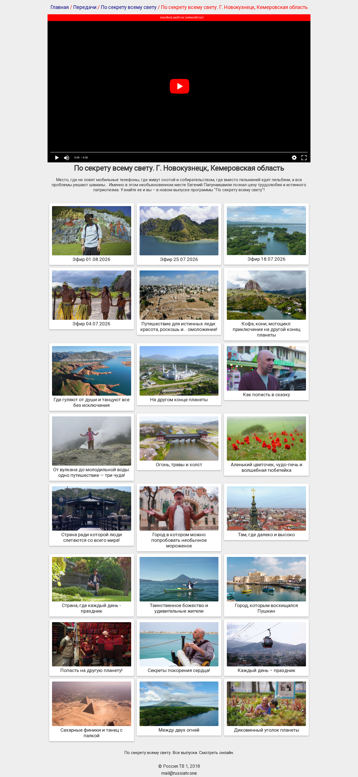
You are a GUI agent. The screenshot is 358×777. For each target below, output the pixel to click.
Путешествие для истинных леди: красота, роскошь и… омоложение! (178, 326)
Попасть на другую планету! (91, 670)
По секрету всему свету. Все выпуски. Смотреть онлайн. (179, 752)
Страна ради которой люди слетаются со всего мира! (91, 537)
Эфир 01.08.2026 (91, 259)
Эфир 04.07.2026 (91, 323)
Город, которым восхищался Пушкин (266, 608)
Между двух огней (179, 730)
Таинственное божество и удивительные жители (179, 608)
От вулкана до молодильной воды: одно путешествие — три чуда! (91, 472)
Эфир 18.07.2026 (267, 259)
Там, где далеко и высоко (266, 534)
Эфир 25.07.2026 (179, 259)
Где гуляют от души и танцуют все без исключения (91, 402)
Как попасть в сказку (266, 394)
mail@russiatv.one (179, 773)
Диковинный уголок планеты (266, 730)
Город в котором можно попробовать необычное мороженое (179, 540)
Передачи (84, 7)
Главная (59, 7)
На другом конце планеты (179, 399)
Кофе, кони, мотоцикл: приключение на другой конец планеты (266, 329)
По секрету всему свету (129, 7)
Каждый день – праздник (266, 670)
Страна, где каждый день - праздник (91, 608)
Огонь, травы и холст (179, 464)
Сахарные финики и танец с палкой (91, 732)
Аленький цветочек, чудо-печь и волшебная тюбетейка (266, 467)
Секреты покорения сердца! (179, 670)
